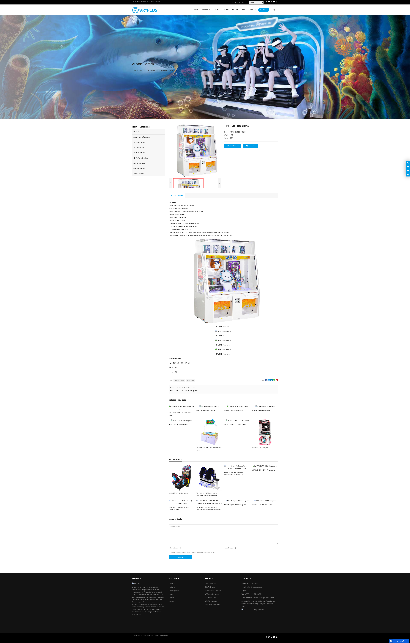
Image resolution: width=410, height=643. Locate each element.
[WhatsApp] (274, 2)
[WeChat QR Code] (408, 174)
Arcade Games (179, 380)
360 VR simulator (139, 163)
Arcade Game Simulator (141, 137)
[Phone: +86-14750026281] (408, 163)
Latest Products (210, 583)
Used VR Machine (139, 168)
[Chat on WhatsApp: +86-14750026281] (408, 171)
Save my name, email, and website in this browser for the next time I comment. (194, 552)
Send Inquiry (234, 146)
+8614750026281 (256, 594)
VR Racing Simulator (140, 142)
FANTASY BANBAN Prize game (185, 388)
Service (171, 598)
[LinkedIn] (271, 2)
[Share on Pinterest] (276, 381)
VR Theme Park (138, 147)
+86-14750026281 (239, 2)
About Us (172, 583)
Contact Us (172, 601)
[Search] (273, 9)
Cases (171, 594)
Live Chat (252, 146)
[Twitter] (269, 2)
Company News (174, 590)
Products (172, 587)
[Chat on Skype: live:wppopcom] (408, 167)
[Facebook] (266, 2)
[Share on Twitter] (269, 381)
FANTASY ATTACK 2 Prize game (186, 391)
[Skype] (276, 2)
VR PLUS (151, 635)
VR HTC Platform (139, 153)
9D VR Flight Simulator (141, 158)
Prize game (191, 380)
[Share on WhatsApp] (274, 381)
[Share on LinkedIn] (271, 381)
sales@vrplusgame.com (255, 587)
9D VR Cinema (138, 132)
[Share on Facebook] (266, 381)
